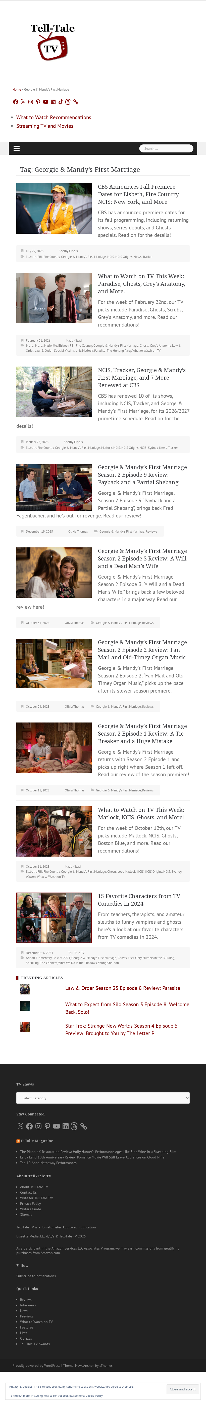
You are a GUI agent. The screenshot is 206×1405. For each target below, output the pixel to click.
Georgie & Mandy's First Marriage (83, 257)
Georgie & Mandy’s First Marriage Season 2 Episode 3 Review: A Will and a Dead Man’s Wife (142, 558)
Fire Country (51, 257)
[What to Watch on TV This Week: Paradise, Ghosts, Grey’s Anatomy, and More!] (54, 297)
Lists (131, 958)
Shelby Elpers (68, 251)
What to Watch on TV (146, 350)
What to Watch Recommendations (53, 117)
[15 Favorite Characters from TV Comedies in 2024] (54, 917)
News (137, 257)
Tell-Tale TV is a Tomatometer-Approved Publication (56, 1227)
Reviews (151, 531)
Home (17, 89)
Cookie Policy (94, 1395)
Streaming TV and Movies (44, 126)
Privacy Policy (30, 1203)
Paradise (100, 350)
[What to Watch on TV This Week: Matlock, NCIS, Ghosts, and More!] (54, 830)
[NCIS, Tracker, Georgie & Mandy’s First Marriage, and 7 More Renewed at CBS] (54, 391)
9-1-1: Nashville (46, 345)
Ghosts (144, 345)
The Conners (48, 963)
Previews (27, 1316)
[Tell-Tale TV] (53, 40)
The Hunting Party (119, 350)
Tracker (147, 257)
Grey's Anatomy (160, 345)
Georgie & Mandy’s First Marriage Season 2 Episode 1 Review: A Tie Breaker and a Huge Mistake (142, 733)
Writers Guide (30, 1209)
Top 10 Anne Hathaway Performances (48, 1162)
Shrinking (32, 963)
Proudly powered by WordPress (36, 1365)
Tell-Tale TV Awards (35, 1344)
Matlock (87, 350)
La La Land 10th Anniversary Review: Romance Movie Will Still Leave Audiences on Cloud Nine (92, 1157)
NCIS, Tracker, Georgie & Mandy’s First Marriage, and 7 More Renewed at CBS (142, 377)
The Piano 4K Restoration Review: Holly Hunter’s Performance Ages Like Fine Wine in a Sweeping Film (98, 1151)
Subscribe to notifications (36, 1276)
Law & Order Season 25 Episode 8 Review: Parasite (122, 988)
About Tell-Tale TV (34, 1187)
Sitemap (26, 1214)
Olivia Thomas (78, 531)
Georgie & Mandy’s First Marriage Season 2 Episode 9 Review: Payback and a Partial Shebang (142, 475)
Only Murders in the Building (154, 958)
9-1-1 (30, 345)
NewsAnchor (84, 1365)
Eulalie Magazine (37, 1141)
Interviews (28, 1305)
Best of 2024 (61, 958)
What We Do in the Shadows (77, 963)
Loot (121, 871)
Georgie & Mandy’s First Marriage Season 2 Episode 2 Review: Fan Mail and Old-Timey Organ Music (142, 650)
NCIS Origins (123, 257)
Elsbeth (31, 257)
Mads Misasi (74, 340)
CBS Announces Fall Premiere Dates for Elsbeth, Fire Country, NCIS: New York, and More (139, 194)
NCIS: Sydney (149, 448)
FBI (39, 257)
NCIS (110, 257)
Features (26, 1327)
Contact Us (28, 1192)
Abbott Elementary (39, 958)
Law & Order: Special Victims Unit (58, 350)
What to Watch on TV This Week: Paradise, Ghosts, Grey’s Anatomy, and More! (141, 284)
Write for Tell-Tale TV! (36, 1198)
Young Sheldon (108, 963)
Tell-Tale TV (76, 953)
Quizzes (26, 1338)
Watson (31, 876)
